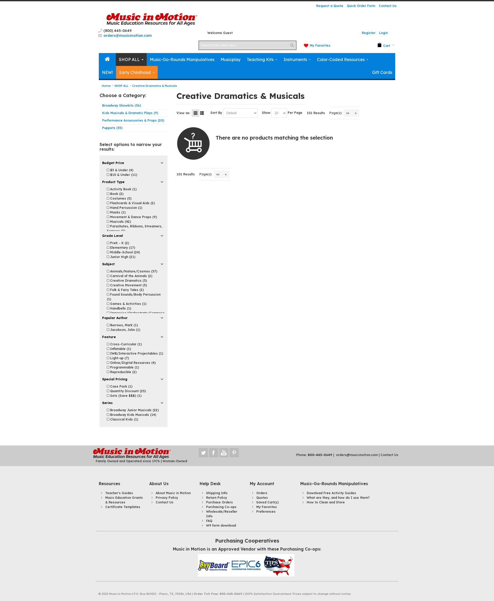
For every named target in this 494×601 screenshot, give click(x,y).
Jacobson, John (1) (124, 330)
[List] (202, 113)
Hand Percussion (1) (125, 208)
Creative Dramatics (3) (128, 280)
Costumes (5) (120, 198)
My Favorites (320, 45)
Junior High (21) (122, 257)
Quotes (262, 498)
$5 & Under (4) (121, 170)
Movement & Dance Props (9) (133, 217)
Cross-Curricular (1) (125, 344)
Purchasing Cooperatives (247, 540)
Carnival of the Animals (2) (130, 276)
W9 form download (221, 525)
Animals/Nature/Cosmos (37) (133, 271)
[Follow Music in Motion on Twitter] (204, 452)
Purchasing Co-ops (221, 507)
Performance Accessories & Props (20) (133, 120)
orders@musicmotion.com (357, 455)
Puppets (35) (112, 128)
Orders (261, 493)
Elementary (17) (122, 248)
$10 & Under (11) (123, 175)
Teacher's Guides (119, 493)
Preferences (266, 511)
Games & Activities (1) (127, 304)
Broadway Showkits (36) (121, 105)
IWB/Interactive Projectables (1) (136, 353)
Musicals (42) (120, 222)
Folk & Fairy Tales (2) (126, 290)
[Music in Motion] (152, 19)
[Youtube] (224, 452)
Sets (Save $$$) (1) (125, 396)
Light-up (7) (119, 358)
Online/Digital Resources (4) (132, 363)
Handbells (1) (120, 308)
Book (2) (116, 194)
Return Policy (216, 498)
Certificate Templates (122, 507)
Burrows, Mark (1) (123, 325)
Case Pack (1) (121, 386)
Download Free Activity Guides (331, 493)
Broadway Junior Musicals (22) (134, 410)
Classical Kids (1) (123, 419)
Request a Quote (329, 6)
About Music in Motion (173, 493)
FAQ (209, 521)
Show (266, 113)
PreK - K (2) (119, 243)
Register (368, 33)
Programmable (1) (124, 367)
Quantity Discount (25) (127, 391)
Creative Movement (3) (128, 285)
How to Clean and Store (326, 502)
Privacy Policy (167, 498)
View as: (183, 113)
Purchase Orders (219, 502)
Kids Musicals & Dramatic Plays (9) (130, 113)
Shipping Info (216, 493)
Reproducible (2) (123, 372)
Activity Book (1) (123, 189)
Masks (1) (117, 212)
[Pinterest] (234, 452)
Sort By (216, 113)
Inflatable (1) (120, 349)
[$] (383, 45)
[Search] (291, 45)
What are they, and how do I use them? (338, 498)
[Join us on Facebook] (214, 452)
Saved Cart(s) (267, 502)
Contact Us (387, 6)
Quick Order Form (361, 6)
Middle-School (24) (124, 252)
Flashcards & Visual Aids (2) (132, 203)
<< (347, 113)
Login (383, 33)
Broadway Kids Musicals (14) (132, 415)
